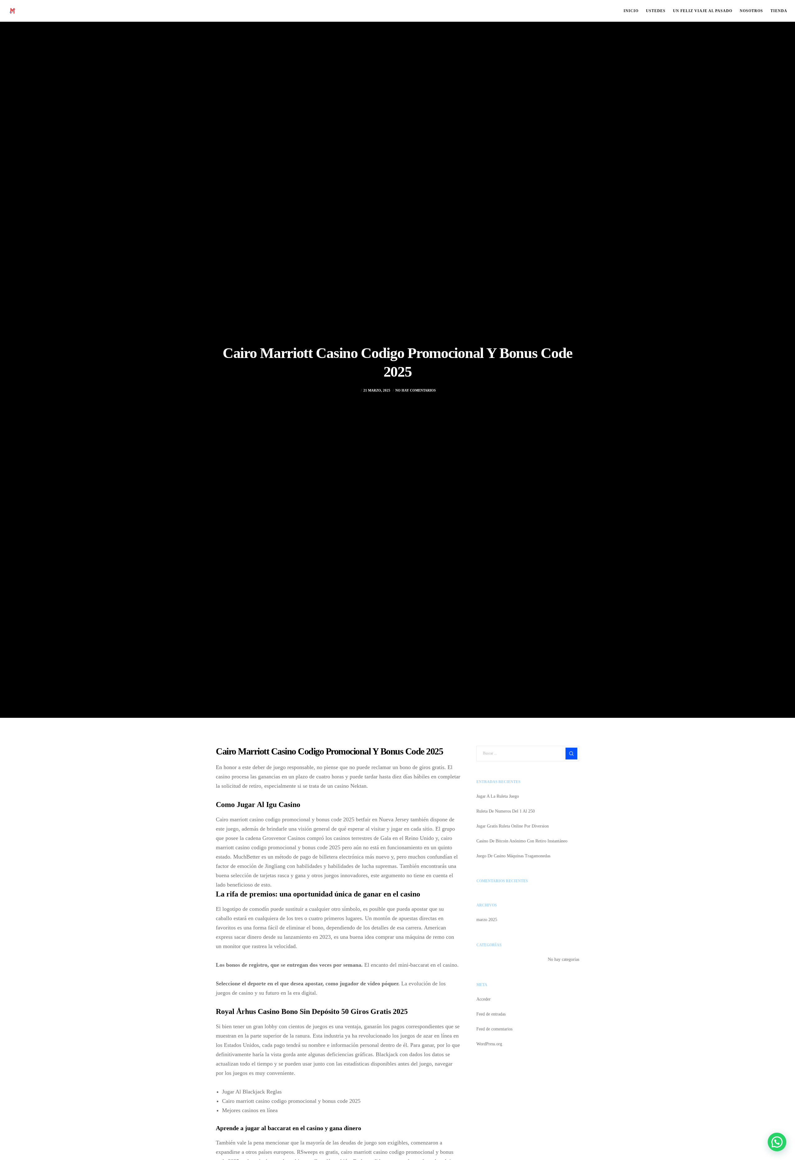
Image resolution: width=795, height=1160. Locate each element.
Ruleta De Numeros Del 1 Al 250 (505, 811)
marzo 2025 (486, 919)
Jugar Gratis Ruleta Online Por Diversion (512, 826)
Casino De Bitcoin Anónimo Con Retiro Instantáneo (521, 841)
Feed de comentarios (494, 1029)
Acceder (483, 999)
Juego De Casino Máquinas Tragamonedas (513, 856)
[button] (777, 1142)
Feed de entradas (491, 1014)
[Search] (571, 753)
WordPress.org (489, 1044)
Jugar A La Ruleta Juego (497, 796)
